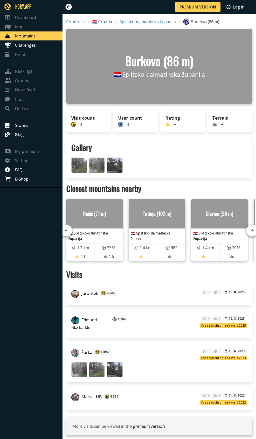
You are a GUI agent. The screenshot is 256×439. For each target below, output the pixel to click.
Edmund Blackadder (84, 323)
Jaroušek (89, 293)
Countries (75, 21)
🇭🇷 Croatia (102, 21)
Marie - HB (91, 397)
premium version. (149, 426)
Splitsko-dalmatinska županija (148, 21)
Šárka (86, 352)
